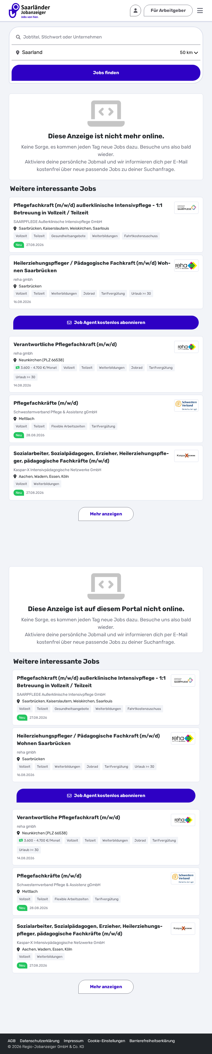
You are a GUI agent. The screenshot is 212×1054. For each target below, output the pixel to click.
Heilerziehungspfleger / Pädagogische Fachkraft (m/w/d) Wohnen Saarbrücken (92, 267)
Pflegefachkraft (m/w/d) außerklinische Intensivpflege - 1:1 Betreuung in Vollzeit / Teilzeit (88, 209)
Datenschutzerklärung (39, 1041)
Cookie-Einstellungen (106, 1041)
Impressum (73, 1041)
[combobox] (110, 37)
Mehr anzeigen (106, 513)
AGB (11, 1041)
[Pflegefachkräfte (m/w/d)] (106, 419)
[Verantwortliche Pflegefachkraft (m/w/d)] (106, 364)
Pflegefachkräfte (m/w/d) (46, 403)
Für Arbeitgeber (168, 10)
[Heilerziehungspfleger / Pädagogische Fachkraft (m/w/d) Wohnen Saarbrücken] (106, 282)
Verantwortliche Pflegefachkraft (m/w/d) (65, 344)
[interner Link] (29, 10)
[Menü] (200, 10)
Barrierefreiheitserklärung (152, 1041)
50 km (186, 52)
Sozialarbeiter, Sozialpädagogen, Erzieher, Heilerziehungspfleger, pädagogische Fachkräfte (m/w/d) (91, 457)
